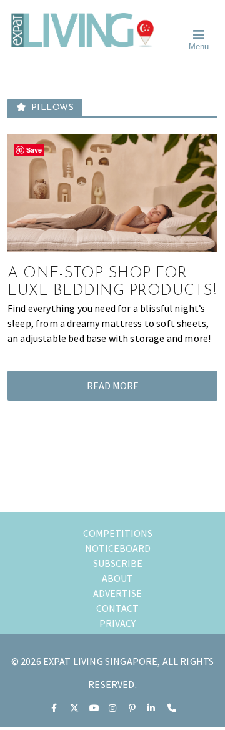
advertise (117, 593)
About (117, 578)
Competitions (117, 533)
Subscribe (117, 563)
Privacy (117, 623)
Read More (113, 385)
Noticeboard (118, 548)
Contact (117, 608)
